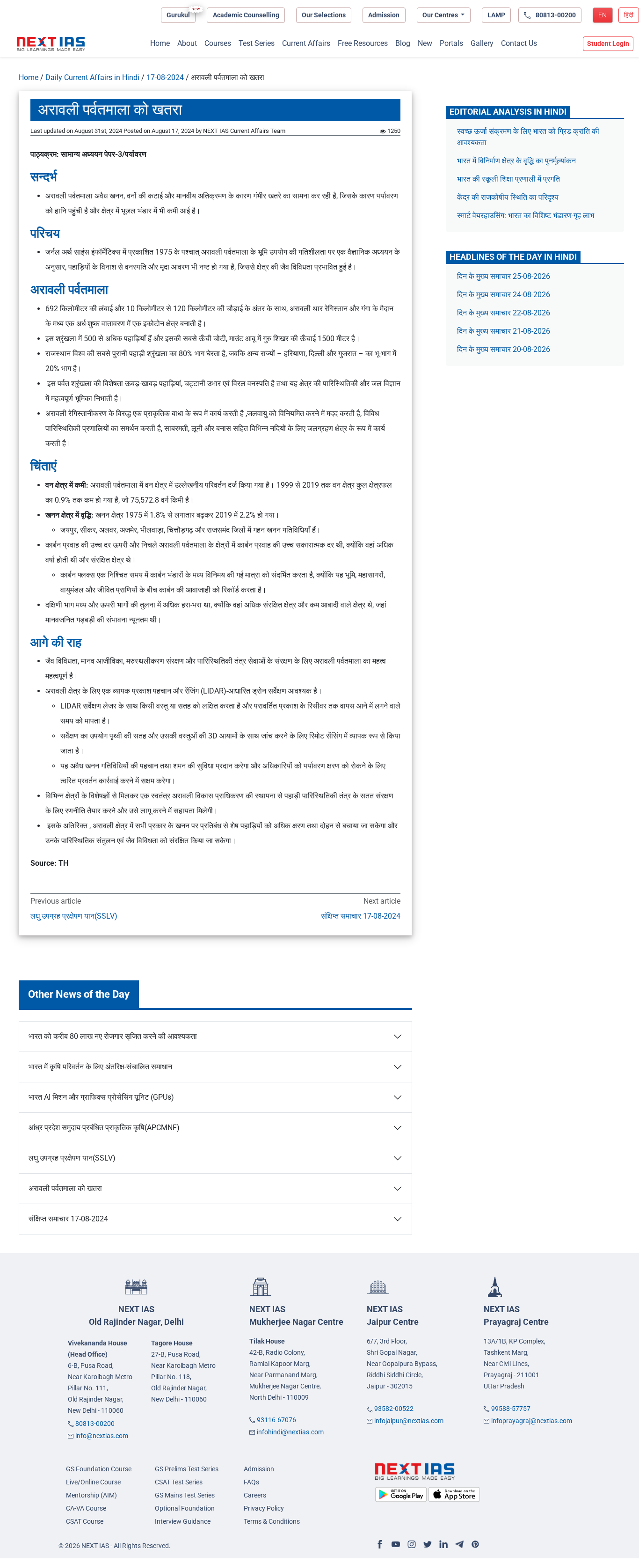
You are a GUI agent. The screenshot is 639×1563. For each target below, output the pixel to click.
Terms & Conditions (272, 1521)
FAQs (251, 1482)
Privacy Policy (264, 1508)
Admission (383, 15)
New (425, 43)
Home (160, 43)
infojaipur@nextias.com (408, 1420)
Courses (217, 43)
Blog (402, 43)
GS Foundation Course (98, 1469)
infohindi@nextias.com (290, 1432)
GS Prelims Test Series (186, 1469)
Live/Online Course (93, 1482)
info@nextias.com (101, 1435)
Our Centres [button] (440, 15)
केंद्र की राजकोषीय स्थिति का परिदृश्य (508, 197)
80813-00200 (95, 1423)
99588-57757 (510, 1408)
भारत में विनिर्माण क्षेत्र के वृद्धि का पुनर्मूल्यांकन (517, 160)
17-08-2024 (165, 77)
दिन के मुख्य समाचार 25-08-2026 (503, 276)
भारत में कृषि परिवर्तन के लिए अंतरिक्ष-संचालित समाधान (100, 1066)
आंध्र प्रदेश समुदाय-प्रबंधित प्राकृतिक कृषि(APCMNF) (104, 1127)
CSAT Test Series (179, 1482)
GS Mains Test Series (185, 1495)
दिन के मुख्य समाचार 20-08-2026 (503, 349)
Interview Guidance (183, 1521)
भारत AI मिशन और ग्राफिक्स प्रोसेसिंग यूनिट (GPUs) (101, 1097)
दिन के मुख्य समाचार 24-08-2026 (503, 294)
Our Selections (324, 15)
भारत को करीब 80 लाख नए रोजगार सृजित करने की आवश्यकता (113, 1036)
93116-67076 (276, 1420)
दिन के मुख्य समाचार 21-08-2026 (503, 331)
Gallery (482, 43)
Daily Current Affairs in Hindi (92, 77)
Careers (255, 1495)
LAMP (496, 15)
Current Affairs (306, 43)
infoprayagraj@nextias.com (531, 1420)
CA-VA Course (86, 1508)
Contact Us (519, 43)
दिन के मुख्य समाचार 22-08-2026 (503, 312)
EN (602, 15)
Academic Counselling (246, 15)
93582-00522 (394, 1408)
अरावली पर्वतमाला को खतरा (65, 1188)
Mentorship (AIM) (91, 1495)
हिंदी (628, 15)
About (187, 43)
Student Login (608, 43)
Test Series (257, 43)
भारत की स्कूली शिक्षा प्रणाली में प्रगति (508, 179)
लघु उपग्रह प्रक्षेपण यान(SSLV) (73, 916)
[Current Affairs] (51, 44)
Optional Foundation (185, 1508)
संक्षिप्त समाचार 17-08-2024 (360, 916)
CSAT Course (84, 1521)
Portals (451, 43)
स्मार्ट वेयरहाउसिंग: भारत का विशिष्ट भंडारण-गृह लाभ (526, 215)
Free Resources (363, 43)
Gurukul (178, 15)
